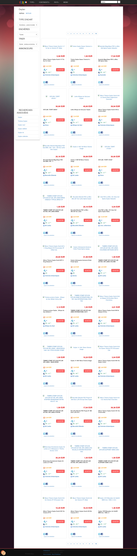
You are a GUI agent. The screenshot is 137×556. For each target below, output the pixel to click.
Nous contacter (47, 554)
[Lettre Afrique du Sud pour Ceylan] (81, 97)
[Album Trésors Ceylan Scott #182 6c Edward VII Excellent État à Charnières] (109, 298)
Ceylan (20, 117)
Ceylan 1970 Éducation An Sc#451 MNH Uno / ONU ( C (108, 512)
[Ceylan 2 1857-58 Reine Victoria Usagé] (81, 147)
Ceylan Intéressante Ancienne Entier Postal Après (81, 261)
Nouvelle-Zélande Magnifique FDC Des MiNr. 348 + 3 (53, 160)
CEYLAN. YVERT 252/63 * (50, 109)
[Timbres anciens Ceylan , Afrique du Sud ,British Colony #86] (54, 298)
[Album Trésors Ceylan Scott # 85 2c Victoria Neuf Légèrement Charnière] (109, 97)
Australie (103, 75)
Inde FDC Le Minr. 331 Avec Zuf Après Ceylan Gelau (107, 210)
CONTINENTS (44, 2)
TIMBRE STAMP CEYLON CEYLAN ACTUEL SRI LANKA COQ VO (81, 461)
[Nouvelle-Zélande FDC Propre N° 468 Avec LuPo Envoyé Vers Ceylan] (81, 398)
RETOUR (28, 13)
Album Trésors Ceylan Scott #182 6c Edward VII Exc (108, 311)
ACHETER (60, 70)
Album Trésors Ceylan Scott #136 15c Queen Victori (109, 361)
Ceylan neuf (21, 125)
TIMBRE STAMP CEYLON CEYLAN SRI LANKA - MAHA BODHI (53, 361)
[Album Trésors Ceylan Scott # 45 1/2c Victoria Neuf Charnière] (109, 398)
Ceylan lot (21, 132)
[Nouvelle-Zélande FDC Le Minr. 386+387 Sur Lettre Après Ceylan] (81, 198)
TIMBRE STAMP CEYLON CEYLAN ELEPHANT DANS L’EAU (108, 461)
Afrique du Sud (77, 125)
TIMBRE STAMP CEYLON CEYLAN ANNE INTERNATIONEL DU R (81, 311)
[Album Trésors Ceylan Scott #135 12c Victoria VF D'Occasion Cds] (54, 499)
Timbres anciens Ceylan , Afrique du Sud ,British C (53, 311)
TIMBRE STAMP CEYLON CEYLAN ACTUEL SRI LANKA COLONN (108, 261)
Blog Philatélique (56, 554)
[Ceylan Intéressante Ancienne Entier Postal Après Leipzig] (81, 248)
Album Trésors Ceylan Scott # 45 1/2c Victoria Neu (109, 411)
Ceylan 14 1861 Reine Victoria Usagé (81, 360)
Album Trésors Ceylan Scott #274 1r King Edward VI (53, 261)
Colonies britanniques (52, 75)
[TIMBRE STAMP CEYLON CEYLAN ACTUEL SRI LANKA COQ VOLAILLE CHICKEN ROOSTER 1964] (81, 448)
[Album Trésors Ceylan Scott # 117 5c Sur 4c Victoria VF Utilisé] (54, 47)
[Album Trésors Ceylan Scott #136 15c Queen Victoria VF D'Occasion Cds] (109, 348)
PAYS (56, 2)
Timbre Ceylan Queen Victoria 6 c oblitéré (80, 60)
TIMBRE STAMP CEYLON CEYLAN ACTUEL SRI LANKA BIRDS (53, 210)
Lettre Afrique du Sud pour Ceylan (80, 109)
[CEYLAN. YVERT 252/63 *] (53, 97)
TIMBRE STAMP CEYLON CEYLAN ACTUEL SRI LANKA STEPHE (53, 411)
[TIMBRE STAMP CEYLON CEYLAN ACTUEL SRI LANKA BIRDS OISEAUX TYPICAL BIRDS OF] (54, 198)
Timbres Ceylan (22, 121)
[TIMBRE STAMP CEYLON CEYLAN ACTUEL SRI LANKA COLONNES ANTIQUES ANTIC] (109, 248)
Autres (75, 276)
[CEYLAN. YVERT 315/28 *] (109, 147)
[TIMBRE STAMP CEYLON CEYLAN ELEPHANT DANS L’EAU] (109, 449)
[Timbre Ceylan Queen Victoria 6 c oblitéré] (81, 47)
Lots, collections (105, 225)
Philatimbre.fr (46, 550)
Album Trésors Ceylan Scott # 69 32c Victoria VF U (81, 512)
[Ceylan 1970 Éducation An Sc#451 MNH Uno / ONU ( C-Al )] (109, 499)
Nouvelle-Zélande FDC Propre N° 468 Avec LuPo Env (81, 411)
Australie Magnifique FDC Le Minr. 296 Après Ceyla (108, 60)
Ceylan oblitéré (22, 129)
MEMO (65, 2)
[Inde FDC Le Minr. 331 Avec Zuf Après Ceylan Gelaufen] (109, 198)
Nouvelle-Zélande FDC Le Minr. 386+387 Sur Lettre (79, 210)
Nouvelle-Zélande (50, 175)
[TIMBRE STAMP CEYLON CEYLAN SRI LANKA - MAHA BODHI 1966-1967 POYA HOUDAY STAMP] (54, 348)
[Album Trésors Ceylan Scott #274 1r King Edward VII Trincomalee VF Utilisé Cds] (54, 248)
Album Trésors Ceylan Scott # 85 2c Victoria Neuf (108, 110)
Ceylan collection (23, 136)
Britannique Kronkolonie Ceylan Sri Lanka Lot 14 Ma (53, 461)
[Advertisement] (27, 80)
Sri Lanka (75, 175)
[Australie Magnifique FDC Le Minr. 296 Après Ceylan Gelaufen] (109, 47)
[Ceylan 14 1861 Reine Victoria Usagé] (81, 348)
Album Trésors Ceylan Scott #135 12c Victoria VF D (54, 512)
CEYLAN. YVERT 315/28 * (105, 160)
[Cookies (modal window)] (3, 553)
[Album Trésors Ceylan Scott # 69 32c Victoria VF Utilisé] (81, 499)
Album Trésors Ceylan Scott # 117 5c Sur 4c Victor (53, 60)
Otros (47, 125)
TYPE (31, 2)
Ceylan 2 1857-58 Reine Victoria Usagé (80, 160)
